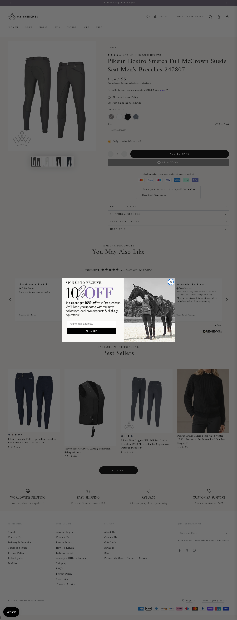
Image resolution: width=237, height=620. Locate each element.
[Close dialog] (171, 282)
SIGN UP (91, 331)
